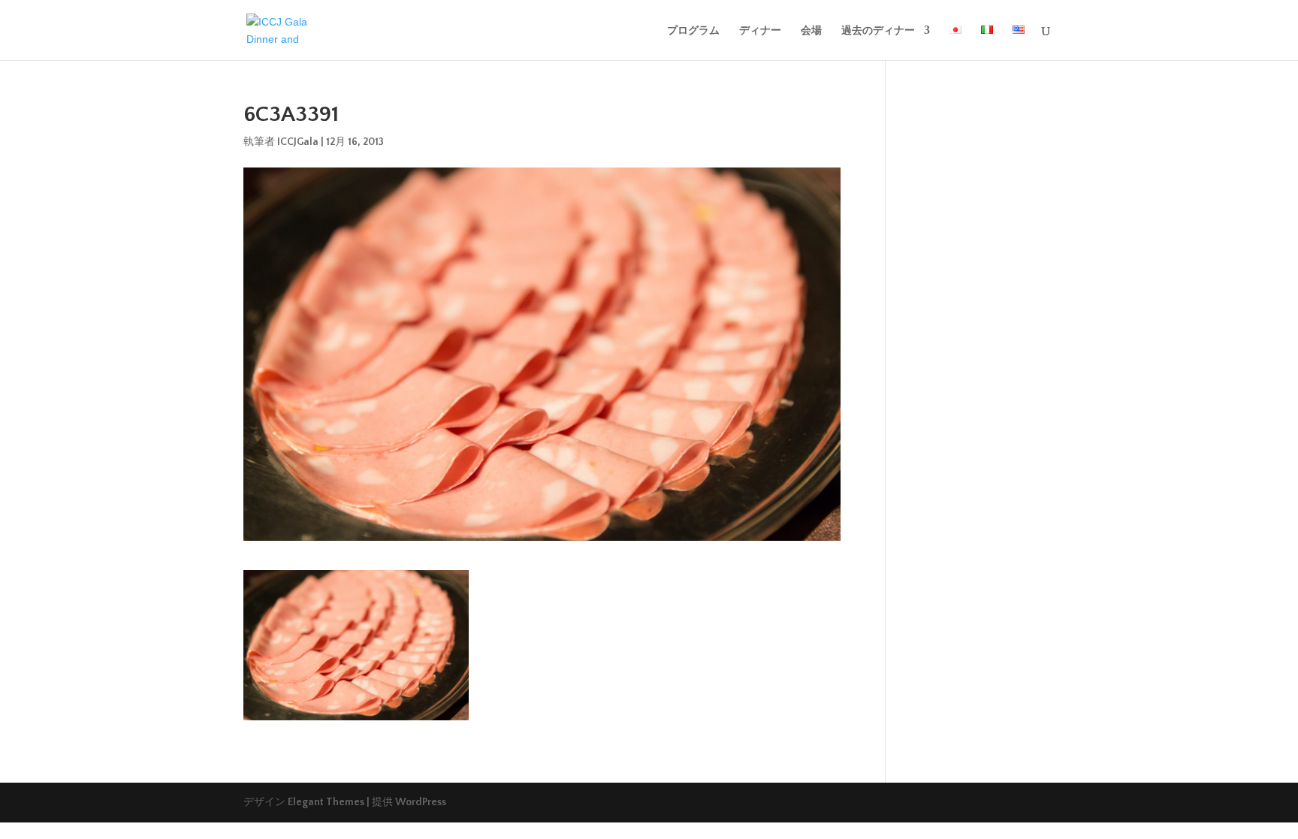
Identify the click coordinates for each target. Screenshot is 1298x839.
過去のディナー (878, 30)
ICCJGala (297, 142)
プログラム (693, 30)
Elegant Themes (326, 802)
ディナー (760, 30)
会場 (811, 30)
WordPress (420, 802)
